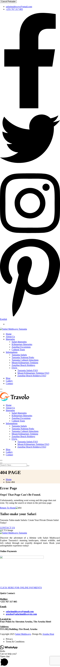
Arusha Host (48, 634)
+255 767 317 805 (14, 9)
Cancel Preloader (8, 1)
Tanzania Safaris (19, 355)
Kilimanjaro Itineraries (22, 344)
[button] (30, 661)
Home (9, 334)
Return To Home (8, 508)
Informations (11, 352)
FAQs (14, 368)
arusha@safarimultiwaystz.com (21, 614)
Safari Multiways (23, 634)
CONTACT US (7, 527)
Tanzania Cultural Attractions (25, 360)
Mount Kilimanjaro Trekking (25, 362)
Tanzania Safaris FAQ (27, 370)
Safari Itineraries (19, 342)
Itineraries (10, 339)
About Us (10, 336)
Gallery (9, 381)
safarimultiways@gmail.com (19, 6)
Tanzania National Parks (23, 357)
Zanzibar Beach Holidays (23, 365)
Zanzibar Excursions (21, 347)
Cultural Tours (18, 349)
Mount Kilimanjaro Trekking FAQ (33, 373)
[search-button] (28, 465)
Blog (8, 378)
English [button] (3, 319)
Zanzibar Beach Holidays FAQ (31, 375)
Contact (9, 383)
